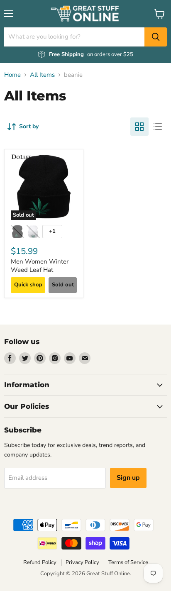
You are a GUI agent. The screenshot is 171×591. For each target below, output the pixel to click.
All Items (42, 74)
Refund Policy (39, 562)
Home (12, 74)
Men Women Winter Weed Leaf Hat (39, 265)
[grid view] (139, 126)
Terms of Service (128, 562)
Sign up (128, 477)
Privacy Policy (82, 562)
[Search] (155, 36)
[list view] (158, 126)
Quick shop (28, 284)
